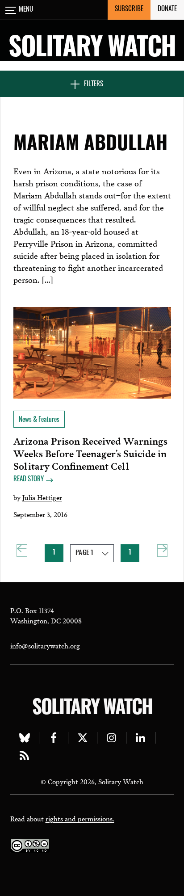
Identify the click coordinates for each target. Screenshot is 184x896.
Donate (167, 9)
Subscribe (129, 9)
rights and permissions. (80, 818)
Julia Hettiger (42, 497)
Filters (93, 84)
